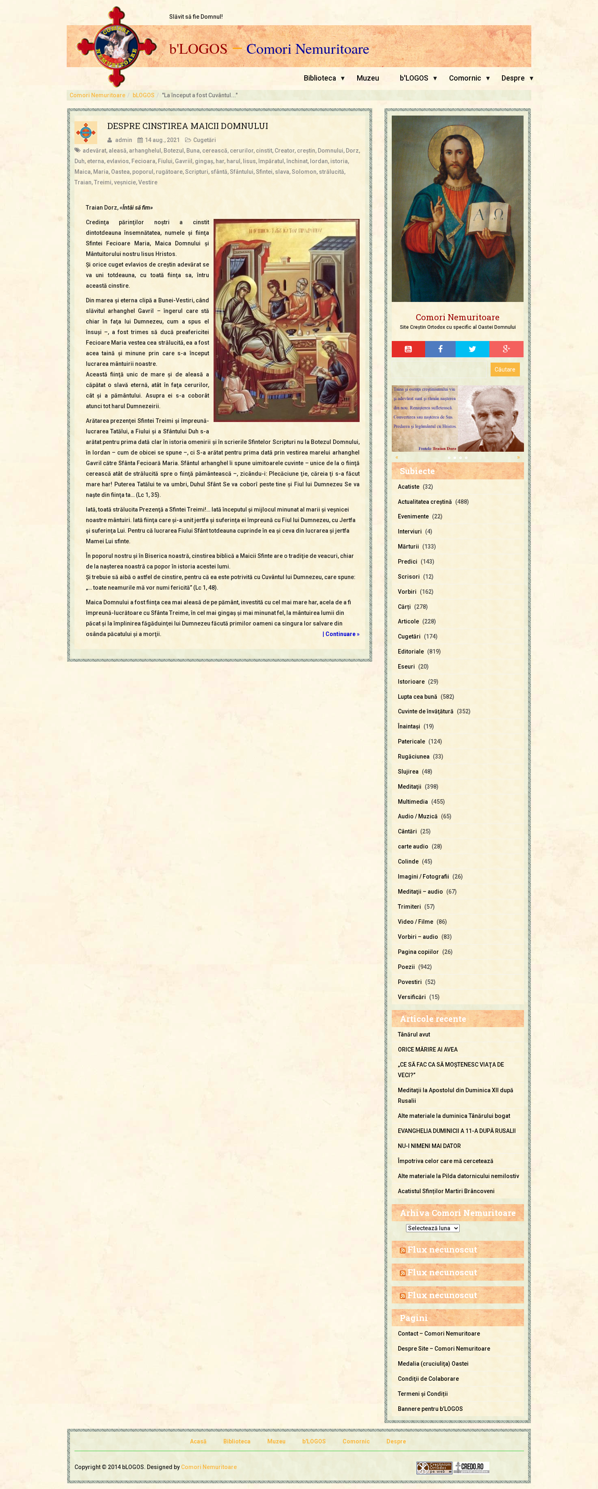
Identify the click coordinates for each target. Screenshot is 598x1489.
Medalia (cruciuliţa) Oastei (433, 1363)
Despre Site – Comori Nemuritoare (444, 1348)
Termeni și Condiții (423, 1394)
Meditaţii (409, 786)
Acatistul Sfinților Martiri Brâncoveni (446, 1191)
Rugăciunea (414, 756)
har (220, 161)
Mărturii (408, 546)
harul (233, 161)
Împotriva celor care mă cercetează (445, 1161)
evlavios (118, 161)
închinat (297, 161)
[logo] (457, 209)
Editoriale (411, 651)
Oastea (120, 171)
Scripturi (196, 171)
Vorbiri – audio (418, 937)
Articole (408, 621)
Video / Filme (415, 921)
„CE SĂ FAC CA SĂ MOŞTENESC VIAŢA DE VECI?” (451, 1069)
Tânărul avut (414, 1034)
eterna (95, 161)
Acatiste (408, 486)
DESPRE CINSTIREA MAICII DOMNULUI (187, 125)
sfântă (219, 171)
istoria (339, 161)
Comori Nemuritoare (308, 48)
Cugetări (204, 140)
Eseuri (406, 666)
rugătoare (169, 171)
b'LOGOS (198, 48)
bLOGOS (144, 95)
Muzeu (368, 78)
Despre (513, 78)
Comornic (465, 78)
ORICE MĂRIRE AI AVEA (428, 1049)
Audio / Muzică (418, 816)
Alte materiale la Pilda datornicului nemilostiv (458, 1176)
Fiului (165, 161)
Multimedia (413, 801)
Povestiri (410, 982)
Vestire (147, 182)
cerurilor (241, 150)
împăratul (271, 161)
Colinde (408, 861)
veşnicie (125, 182)
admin (123, 140)
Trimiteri (409, 906)
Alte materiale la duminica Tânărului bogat (454, 1116)
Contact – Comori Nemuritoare (439, 1333)
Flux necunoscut (442, 1249)
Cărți (404, 606)
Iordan (319, 161)
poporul (142, 171)
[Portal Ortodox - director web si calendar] (471, 1467)
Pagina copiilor (418, 952)
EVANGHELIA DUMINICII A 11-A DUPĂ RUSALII (457, 1131)
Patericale (411, 741)
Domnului (330, 150)
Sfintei (264, 171)
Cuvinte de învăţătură (426, 711)
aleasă (118, 150)
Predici (407, 561)
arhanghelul (145, 150)
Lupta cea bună (417, 696)
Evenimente (413, 516)
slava (282, 171)
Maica (82, 171)
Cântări (407, 831)
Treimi (102, 182)
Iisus (249, 161)
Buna (193, 150)
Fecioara (143, 161)
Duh (79, 161)
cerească (214, 150)
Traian (83, 182)
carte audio (413, 846)
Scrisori (409, 576)
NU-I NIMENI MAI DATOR (429, 1146)
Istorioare (411, 681)
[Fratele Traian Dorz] (458, 418)
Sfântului (241, 171)
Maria (101, 171)
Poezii (406, 967)
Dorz (352, 150)
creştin (306, 150)
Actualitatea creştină (425, 502)
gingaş (204, 161)
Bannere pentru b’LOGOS (430, 1409)
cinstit (264, 150)
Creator (285, 150)
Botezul (174, 150)
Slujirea (408, 771)
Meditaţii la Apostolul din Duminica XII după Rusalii (455, 1095)
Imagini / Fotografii (423, 876)
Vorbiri (407, 591)
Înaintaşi (409, 726)
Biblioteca (320, 78)
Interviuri (410, 531)
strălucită (331, 171)
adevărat (94, 150)
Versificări (412, 997)
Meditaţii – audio (420, 891)
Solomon (304, 171)
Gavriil (183, 161)
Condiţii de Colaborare (428, 1378)
